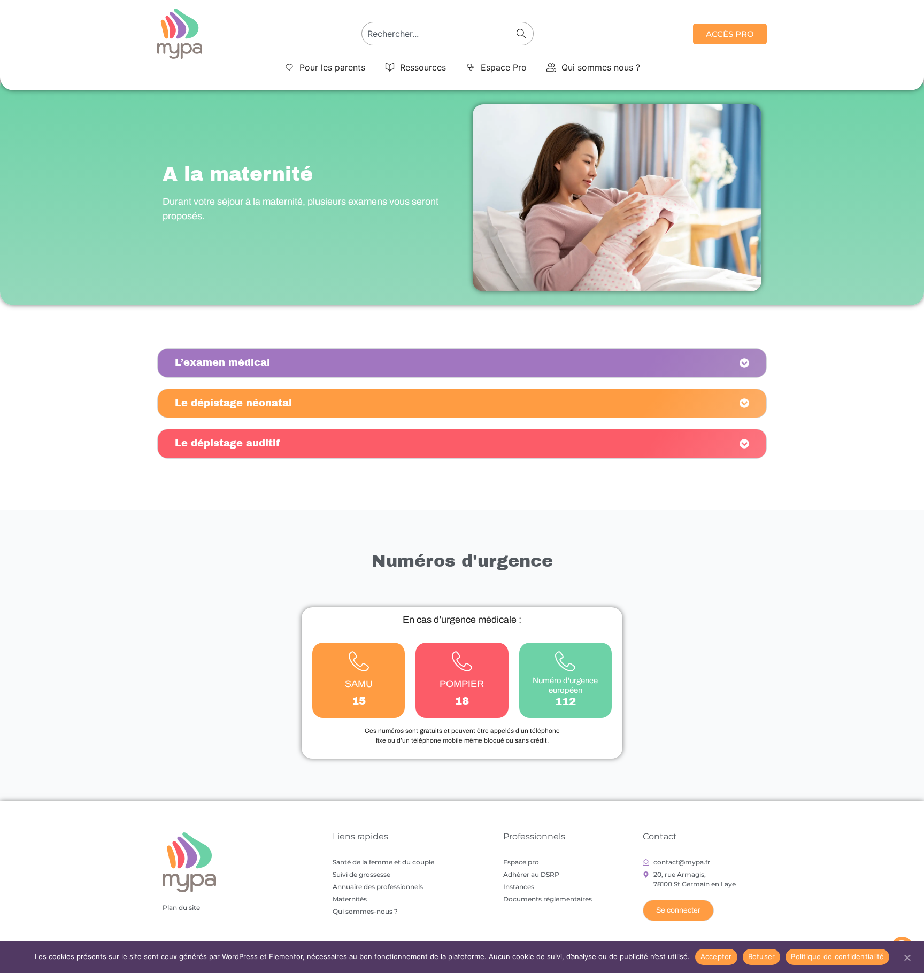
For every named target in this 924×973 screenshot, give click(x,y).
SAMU (359, 683)
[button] (325, 67)
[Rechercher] (524, 33)
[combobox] (437, 33)
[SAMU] (359, 661)
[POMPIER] (462, 661)
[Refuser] (907, 956)
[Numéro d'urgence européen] (565, 661)
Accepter (716, 956)
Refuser (761, 956)
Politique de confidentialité (837, 956)
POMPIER (462, 683)
